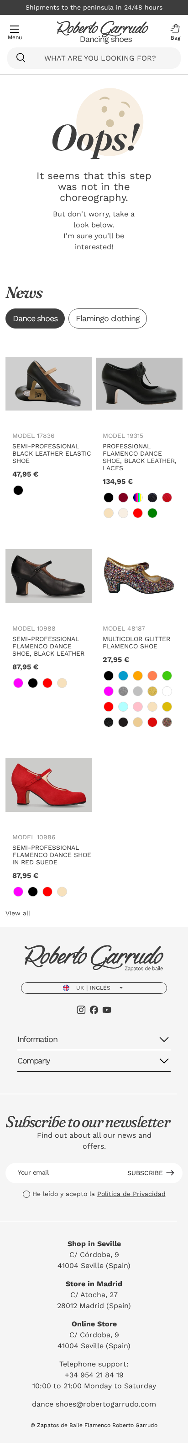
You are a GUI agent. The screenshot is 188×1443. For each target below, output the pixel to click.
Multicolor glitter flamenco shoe (136, 642)
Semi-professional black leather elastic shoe (51, 453)
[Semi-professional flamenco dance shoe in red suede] (48, 785)
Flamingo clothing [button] (108, 318)
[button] (173, 32)
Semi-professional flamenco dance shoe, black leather (48, 646)
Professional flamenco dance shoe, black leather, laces (140, 457)
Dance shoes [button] (35, 318)
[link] (18, 490)
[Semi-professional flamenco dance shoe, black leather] (48, 576)
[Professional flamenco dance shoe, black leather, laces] (139, 383)
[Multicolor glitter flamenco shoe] (139, 576)
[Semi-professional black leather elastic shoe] (48, 383)
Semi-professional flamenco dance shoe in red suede (51, 855)
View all (17, 913)
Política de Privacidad (131, 1193)
